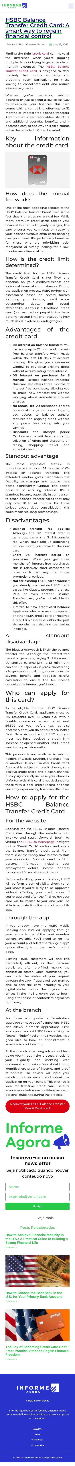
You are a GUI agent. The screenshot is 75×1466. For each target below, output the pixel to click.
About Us (37, 1429)
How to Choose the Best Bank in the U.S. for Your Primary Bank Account (33, 1295)
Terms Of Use (37, 1440)
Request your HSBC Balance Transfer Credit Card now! (37, 1106)
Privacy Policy (37, 1445)
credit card (40, 53)
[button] (71, 6)
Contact (37, 1434)
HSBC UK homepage (39, 842)
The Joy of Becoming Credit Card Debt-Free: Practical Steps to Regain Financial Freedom (37, 1351)
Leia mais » (11, 1247)
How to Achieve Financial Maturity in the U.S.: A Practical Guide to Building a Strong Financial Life (36, 1239)
